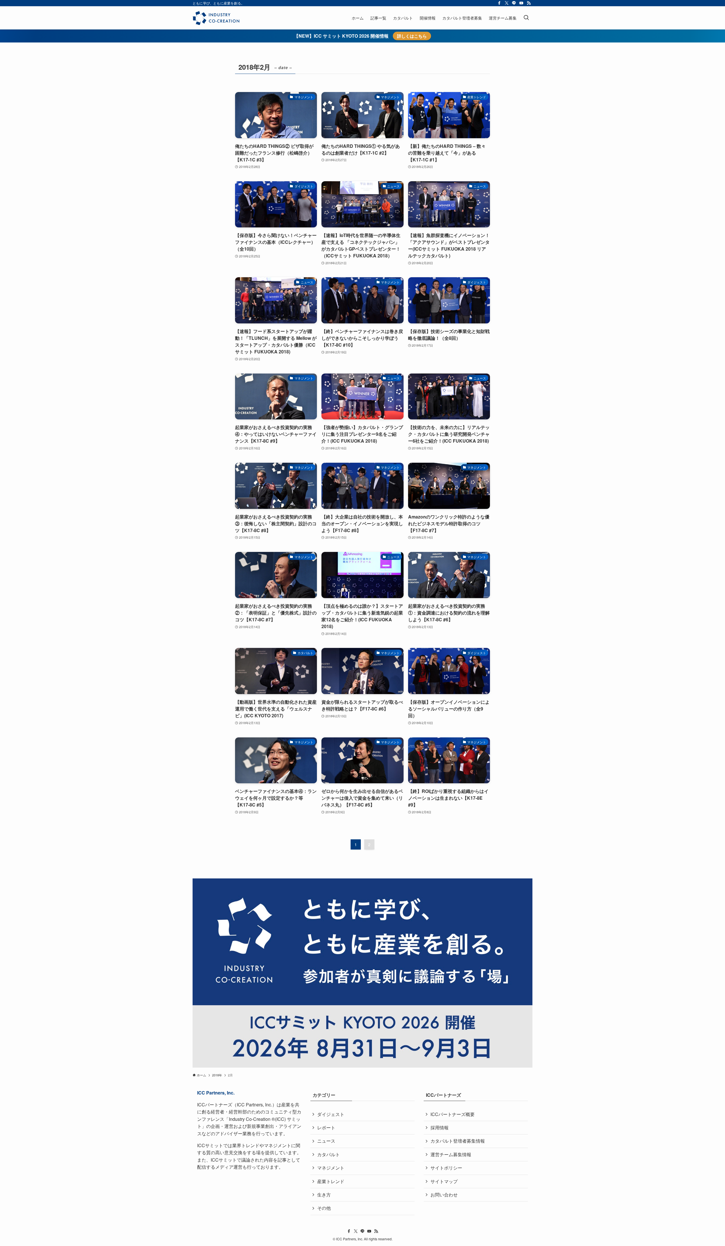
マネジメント (330, 1167)
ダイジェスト (330, 1114)
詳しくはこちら (412, 36)
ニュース (326, 1141)
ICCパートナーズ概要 (452, 1114)
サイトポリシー (446, 1167)
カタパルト (328, 1154)
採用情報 (439, 1127)
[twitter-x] (506, 3)
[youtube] (521, 3)
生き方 (324, 1194)
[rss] (528, 3)
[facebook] (499, 3)
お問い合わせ (444, 1194)
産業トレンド (330, 1181)
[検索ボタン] (526, 17)
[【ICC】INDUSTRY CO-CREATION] (216, 18)
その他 (324, 1208)
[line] (514, 3)
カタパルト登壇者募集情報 (457, 1141)
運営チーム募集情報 (450, 1154)
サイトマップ (444, 1181)
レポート (326, 1127)
